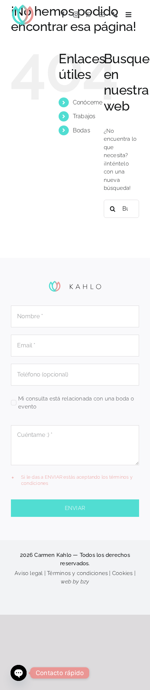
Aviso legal (29, 573)
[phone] (115, 14)
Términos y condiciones (77, 573)
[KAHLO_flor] (23, 6)
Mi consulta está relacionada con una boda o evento (76, 402)
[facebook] (63, 14)
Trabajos (84, 116)
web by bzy (75, 581)
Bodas (81, 130)
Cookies (122, 573)
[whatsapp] (88, 14)
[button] (75, 480)
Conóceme (88, 102)
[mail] (102, 14)
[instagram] (76, 14)
